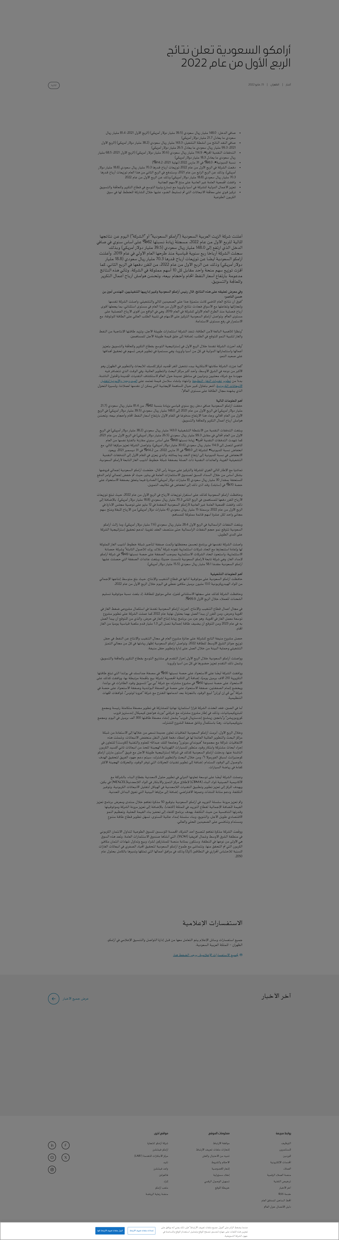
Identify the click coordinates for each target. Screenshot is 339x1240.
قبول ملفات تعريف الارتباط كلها (110, 1230)
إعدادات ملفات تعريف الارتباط (141, 1230)
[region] (169, 1231)
